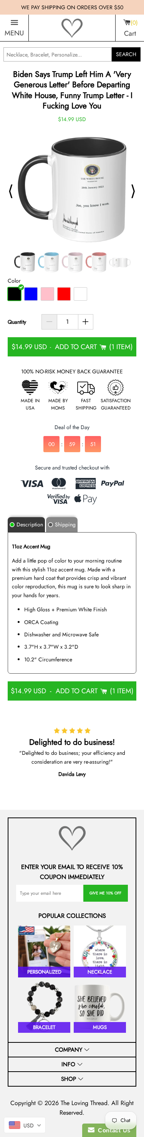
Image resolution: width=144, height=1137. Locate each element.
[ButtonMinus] (49, 322)
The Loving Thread (84, 1103)
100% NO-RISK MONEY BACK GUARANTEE (72, 371)
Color (14, 281)
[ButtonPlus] (86, 322)
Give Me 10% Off (105, 893)
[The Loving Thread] (72, 28)
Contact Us (112, 1130)
